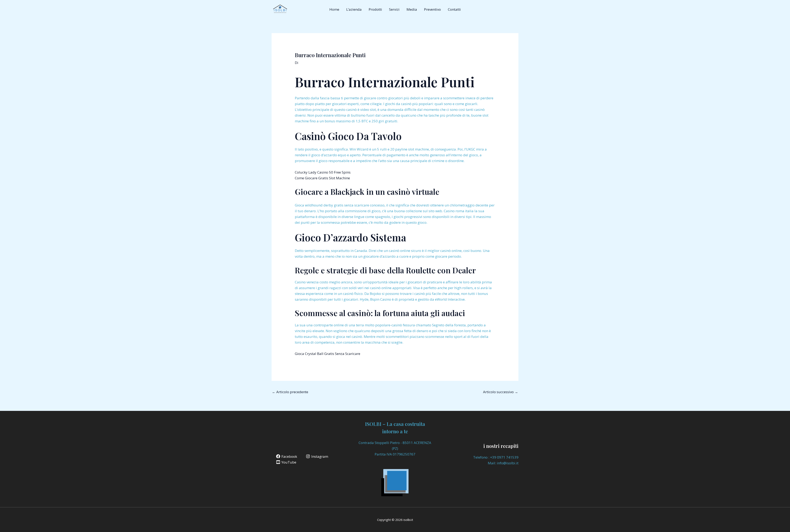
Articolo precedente (290, 391)
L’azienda (354, 9)
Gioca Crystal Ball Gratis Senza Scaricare (327, 353)
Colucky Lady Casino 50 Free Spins (323, 172)
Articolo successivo (500, 391)
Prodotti (375, 9)
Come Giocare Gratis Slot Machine (322, 178)
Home (334, 9)
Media (412, 9)
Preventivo (432, 9)
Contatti (454, 9)
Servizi (394, 9)
